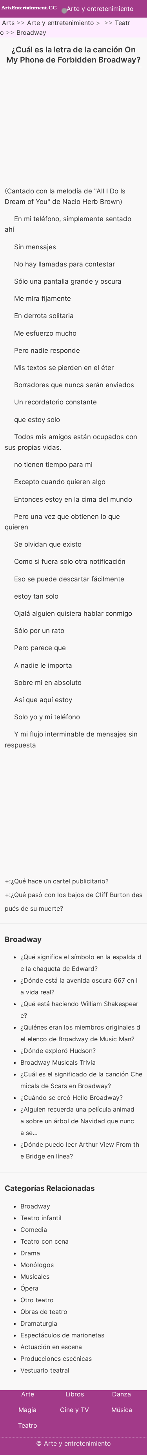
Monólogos (37, 1265)
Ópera (29, 1288)
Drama (30, 1253)
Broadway (31, 32)
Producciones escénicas (56, 1358)
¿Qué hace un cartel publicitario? (61, 881)
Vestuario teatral (44, 1370)
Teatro (27, 1425)
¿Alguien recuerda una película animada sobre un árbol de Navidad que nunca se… (77, 1121)
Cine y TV (74, 1410)
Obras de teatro (43, 1312)
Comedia (33, 1229)
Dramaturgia (38, 1323)
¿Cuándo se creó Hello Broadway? (72, 1097)
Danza (121, 1394)
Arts (8, 23)
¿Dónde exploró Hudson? (59, 1051)
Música (121, 1410)
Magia (27, 1410)
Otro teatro (37, 1300)
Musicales (34, 1276)
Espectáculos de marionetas (62, 1335)
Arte (27, 1394)
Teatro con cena (44, 1241)
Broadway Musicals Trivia (59, 1062)
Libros (74, 1394)
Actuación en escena (51, 1347)
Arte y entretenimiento (100, 9)
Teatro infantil (41, 1218)
